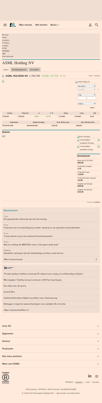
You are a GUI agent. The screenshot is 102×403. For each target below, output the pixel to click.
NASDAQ (5, 51)
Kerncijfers (34, 70)
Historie (97, 76)
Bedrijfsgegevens (19, 70)
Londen (5, 45)
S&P (3, 53)
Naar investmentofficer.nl (16, 310)
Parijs (4, 37)
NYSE (4, 48)
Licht (88, 382)
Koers (6, 70)
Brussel (5, 34)
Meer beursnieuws (13, 259)
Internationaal (7, 56)
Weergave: (69, 382)
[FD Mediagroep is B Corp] (6, 378)
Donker (96, 382)
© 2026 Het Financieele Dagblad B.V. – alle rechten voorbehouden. (51, 393)
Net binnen (41, 25)
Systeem (78, 382)
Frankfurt (6, 42)
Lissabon (5, 40)
